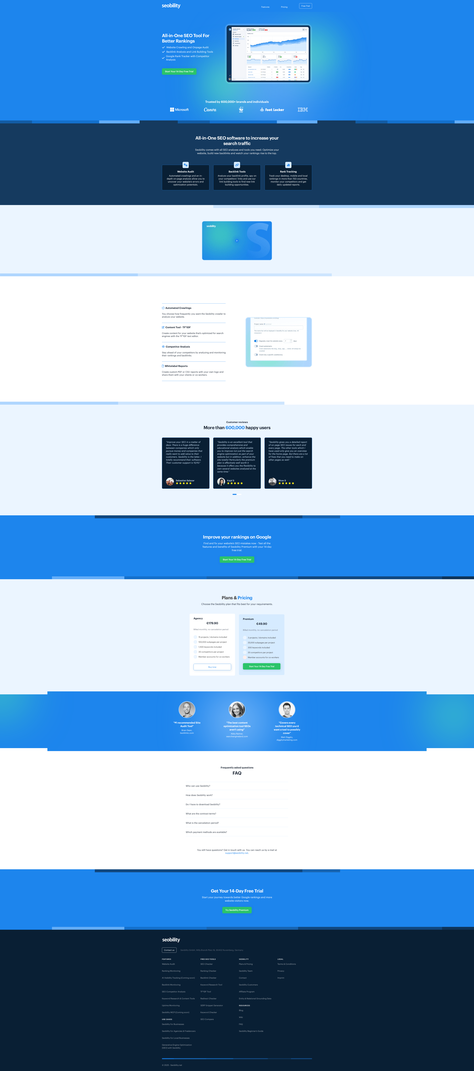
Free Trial (305, 6)
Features (265, 7)
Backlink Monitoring (171, 984)
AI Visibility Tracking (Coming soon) (178, 978)
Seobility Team (246, 971)
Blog (241, 1010)
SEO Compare (207, 1019)
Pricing (284, 7)
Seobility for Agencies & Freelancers (179, 1031)
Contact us (169, 950)
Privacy (280, 971)
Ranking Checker (208, 971)
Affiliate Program (247, 991)
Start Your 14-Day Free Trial (179, 71)
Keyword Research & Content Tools (178, 998)
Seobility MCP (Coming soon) (175, 1012)
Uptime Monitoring (171, 1005)
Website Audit (168, 964)
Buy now (212, 667)
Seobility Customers (248, 984)
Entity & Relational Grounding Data (255, 998)
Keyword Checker (208, 1012)
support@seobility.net (236, 853)
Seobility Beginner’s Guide (251, 1031)
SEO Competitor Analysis (173, 991)
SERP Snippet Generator (211, 1005)
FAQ (241, 1024)
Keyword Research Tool (211, 984)
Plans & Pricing (246, 964)
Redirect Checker (208, 998)
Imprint (280, 978)
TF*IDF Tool (205, 991)
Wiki (241, 1017)
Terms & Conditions (286, 964)
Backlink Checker (208, 978)
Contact (243, 978)
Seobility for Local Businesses (176, 1038)
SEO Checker (206, 964)
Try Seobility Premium (237, 910)
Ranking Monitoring (171, 971)
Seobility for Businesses (173, 1024)
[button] (235, 494)
